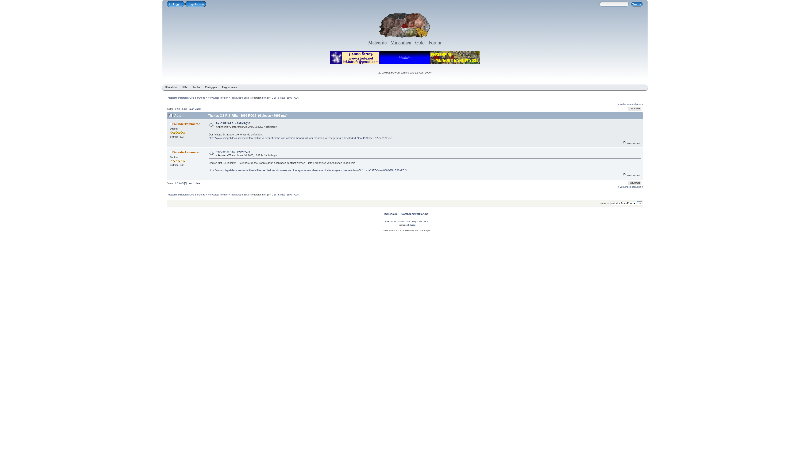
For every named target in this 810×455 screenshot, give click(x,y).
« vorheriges (624, 104)
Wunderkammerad (186, 124)
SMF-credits (390, 221)
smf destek (410, 225)
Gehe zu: (605, 203)
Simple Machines (420, 221)
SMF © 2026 (404, 221)
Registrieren (196, 4)
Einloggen (175, 4)
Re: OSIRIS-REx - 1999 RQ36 (233, 123)
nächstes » (637, 104)
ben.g (265, 97)
